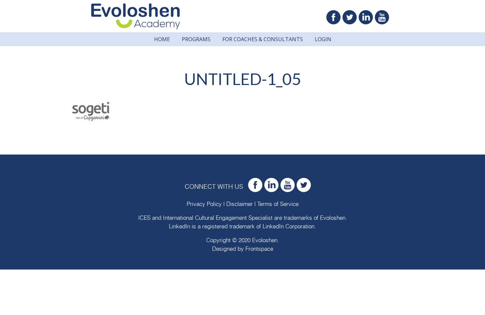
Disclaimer (239, 204)
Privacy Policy (204, 204)
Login (323, 39)
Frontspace (259, 249)
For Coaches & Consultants (262, 39)
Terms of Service (278, 204)
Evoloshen (332, 218)
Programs (196, 39)
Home (162, 39)
